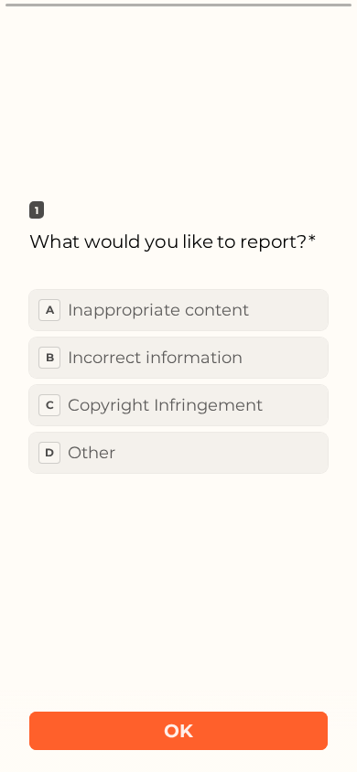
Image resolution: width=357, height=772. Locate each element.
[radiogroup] (178, 381)
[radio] (178, 310)
